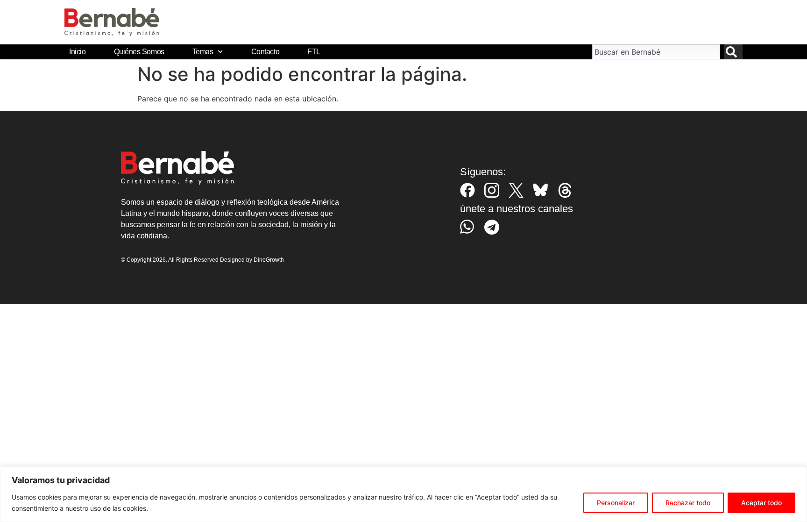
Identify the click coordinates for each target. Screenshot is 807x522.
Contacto (265, 52)
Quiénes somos (139, 52)
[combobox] (656, 51)
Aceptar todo (761, 503)
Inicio (77, 52)
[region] (403, 494)
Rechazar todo (687, 503)
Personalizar (616, 503)
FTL (313, 52)
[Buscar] (733, 51)
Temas (202, 52)
